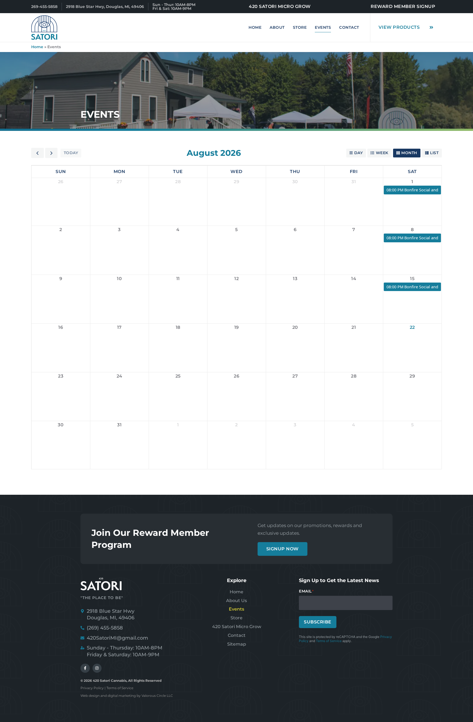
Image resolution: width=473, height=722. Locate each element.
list (434, 152)
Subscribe (317, 622)
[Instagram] (97, 668)
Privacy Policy (92, 688)
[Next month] (51, 153)
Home (255, 27)
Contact (349, 27)
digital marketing (122, 696)
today (71, 152)
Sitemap (236, 644)
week (382, 152)
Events (323, 27)
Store (300, 27)
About (277, 27)
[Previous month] (37, 153)
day (358, 152)
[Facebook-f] (85, 668)
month (409, 152)
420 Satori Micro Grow (236, 626)
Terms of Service (329, 641)
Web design (90, 696)
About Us (236, 600)
